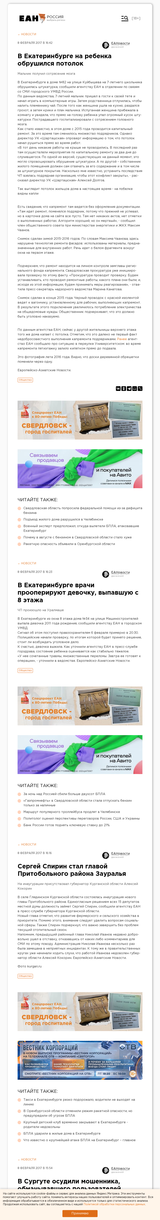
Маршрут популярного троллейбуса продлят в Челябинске (71, 812)
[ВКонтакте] (118, 388)
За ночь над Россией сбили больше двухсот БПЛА (64, 794)
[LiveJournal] (140, 388)
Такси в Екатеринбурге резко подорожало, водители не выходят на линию (79, 1102)
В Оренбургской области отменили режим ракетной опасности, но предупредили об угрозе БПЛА (77, 1113)
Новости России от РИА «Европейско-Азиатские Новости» (33, 18)
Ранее (122, 339)
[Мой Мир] (134, 388)
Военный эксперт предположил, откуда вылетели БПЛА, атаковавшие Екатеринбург (81, 528)
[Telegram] (129, 388)
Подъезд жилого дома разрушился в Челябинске (63, 519)
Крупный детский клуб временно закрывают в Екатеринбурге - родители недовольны (75, 1125)
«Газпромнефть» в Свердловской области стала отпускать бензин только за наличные (77, 803)
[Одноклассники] (123, 388)
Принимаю (80, 1213)
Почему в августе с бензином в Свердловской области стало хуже (77, 537)
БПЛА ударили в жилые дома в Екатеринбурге (61, 1133)
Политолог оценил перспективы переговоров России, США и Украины (81, 818)
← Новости (27, 34)
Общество (25, 380)
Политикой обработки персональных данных (114, 1204)
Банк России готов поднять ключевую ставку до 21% (66, 825)
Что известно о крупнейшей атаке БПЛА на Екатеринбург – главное (79, 1140)
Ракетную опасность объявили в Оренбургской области (69, 544)
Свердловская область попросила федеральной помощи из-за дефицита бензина (82, 510)
